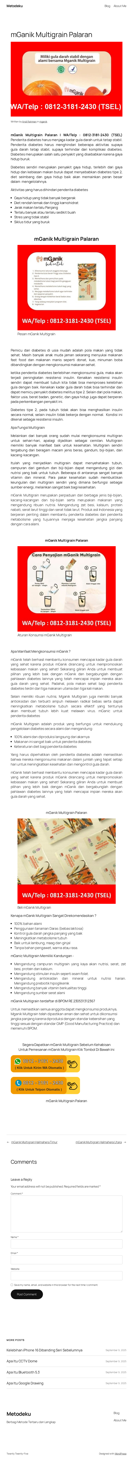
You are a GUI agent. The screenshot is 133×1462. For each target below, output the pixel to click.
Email (14, 1253)
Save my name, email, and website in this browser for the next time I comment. (56, 1284)
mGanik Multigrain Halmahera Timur (34, 1142)
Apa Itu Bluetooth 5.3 (23, 1372)
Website (15, 1268)
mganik (43, 121)
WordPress (120, 1453)
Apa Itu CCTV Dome (22, 1361)
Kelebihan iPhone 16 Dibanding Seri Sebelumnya (44, 1350)
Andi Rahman (29, 121)
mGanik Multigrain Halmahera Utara (99, 1142)
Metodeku (15, 5)
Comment (17, 1193)
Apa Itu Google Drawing (25, 1383)
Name (15, 1237)
